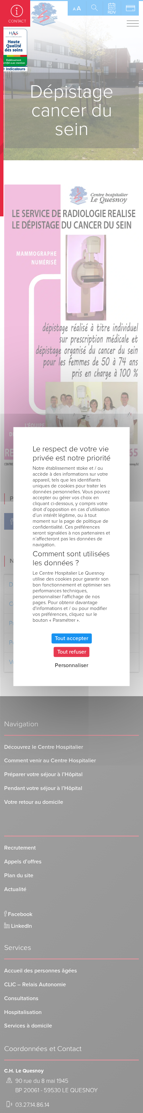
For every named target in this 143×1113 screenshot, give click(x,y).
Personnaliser (71, 665)
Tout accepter (71, 638)
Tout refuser (71, 651)
